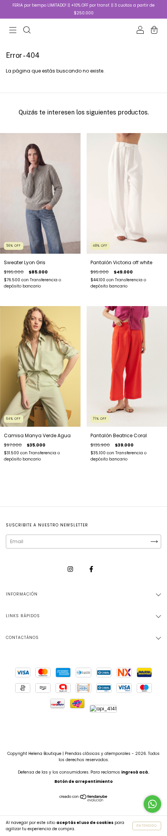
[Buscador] (27, 31)
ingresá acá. (135, 772)
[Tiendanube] (83, 800)
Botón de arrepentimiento (83, 781)
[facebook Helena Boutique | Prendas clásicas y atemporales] (91, 569)
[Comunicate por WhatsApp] (152, 804)
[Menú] (13, 31)
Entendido (147, 826)
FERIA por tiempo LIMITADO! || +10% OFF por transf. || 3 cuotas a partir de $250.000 (83, 9)
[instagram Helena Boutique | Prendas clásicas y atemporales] (70, 569)
